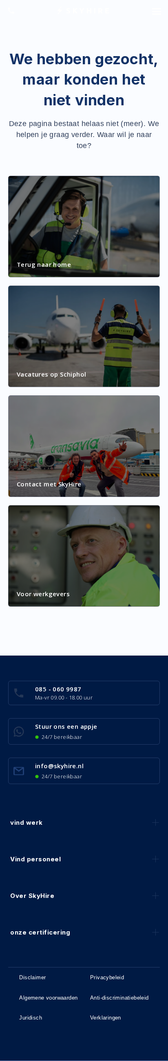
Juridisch (30, 1018)
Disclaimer (32, 977)
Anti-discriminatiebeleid (119, 998)
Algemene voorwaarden (48, 998)
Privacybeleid (107, 977)
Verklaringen (105, 1018)
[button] (156, 10)
